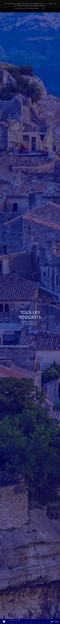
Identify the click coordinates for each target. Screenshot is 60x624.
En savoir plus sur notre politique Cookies (27, 8)
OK (43, 8)
